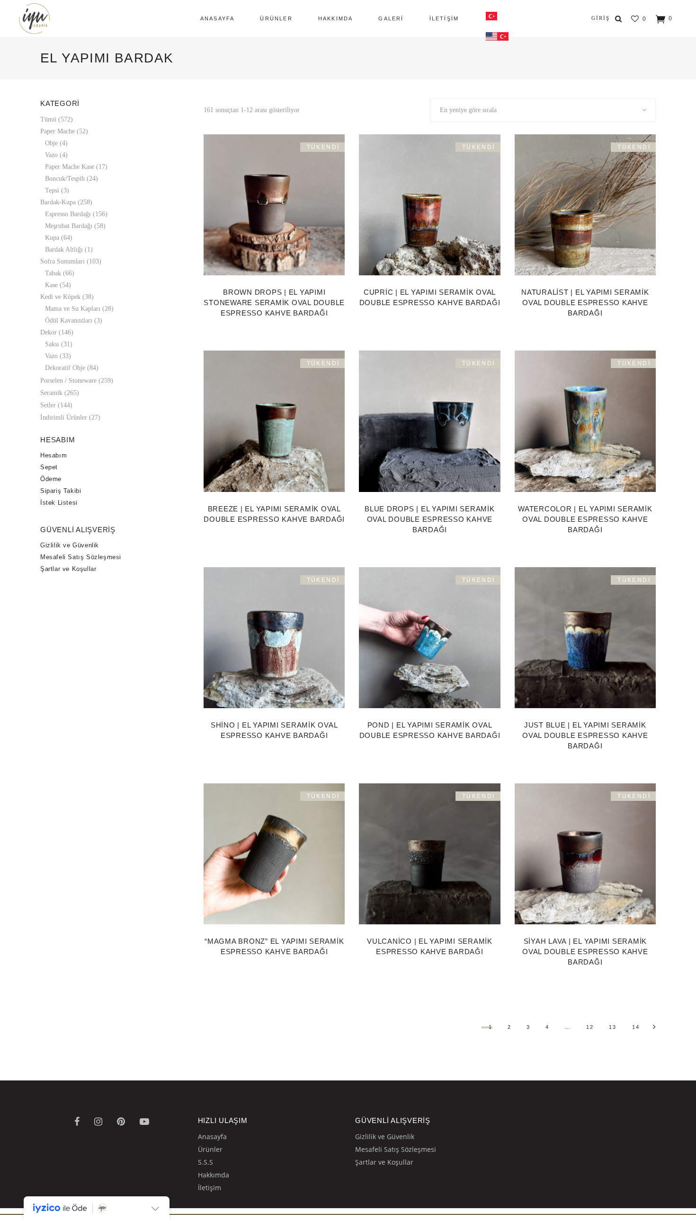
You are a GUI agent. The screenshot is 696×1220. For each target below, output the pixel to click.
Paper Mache (57, 131)
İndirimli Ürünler (63, 417)
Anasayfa (212, 1136)
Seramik (51, 392)
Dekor (48, 332)
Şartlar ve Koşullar (68, 568)
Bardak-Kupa (58, 202)
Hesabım (53, 455)
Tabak (53, 273)
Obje (51, 143)
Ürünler (210, 1149)
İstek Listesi (59, 502)
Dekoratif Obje (65, 367)
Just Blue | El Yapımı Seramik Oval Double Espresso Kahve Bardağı (585, 735)
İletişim (209, 1187)
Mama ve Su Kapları (72, 308)
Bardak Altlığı (64, 249)
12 (590, 1027)
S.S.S (205, 1162)
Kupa (52, 237)
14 (636, 1027)
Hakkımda (213, 1174)
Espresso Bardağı (68, 214)
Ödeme (51, 479)
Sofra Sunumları (62, 261)
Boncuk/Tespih (65, 178)
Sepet (49, 467)
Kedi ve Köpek (60, 296)
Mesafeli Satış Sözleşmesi (80, 557)
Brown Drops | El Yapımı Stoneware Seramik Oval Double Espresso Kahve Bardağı (274, 302)
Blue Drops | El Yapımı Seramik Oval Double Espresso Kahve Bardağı (430, 519)
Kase (51, 285)
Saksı (52, 344)
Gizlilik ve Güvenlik (69, 545)
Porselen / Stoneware (68, 380)
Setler (48, 405)
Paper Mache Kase (69, 166)
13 (612, 1027)
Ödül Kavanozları (68, 320)
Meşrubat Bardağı (68, 225)
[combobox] (543, 110)
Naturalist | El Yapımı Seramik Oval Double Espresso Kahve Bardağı (585, 302)
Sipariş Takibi (60, 490)
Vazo (51, 154)
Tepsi (52, 190)
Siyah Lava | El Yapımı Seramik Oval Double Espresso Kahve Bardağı (585, 951)
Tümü (48, 119)
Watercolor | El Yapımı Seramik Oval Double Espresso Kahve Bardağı (585, 519)
